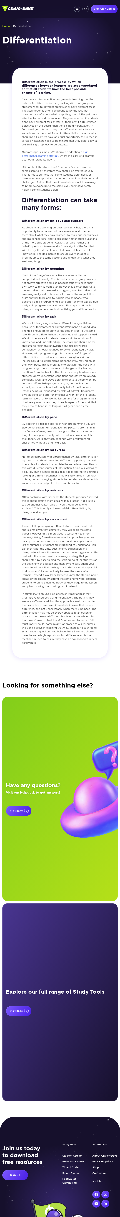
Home (6, 26)
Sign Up (15, 1175)
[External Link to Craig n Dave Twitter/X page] (105, 1194)
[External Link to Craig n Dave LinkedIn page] (105, 1204)
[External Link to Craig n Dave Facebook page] (96, 1194)
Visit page (16, 810)
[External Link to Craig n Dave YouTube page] (96, 1204)
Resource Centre (73, 1161)
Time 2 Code (70, 1167)
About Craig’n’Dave (105, 1155)
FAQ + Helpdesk (102, 1161)
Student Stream (72, 1155)
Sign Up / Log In (104, 9)
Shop (95, 1167)
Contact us (99, 1173)
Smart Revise (70, 1173)
